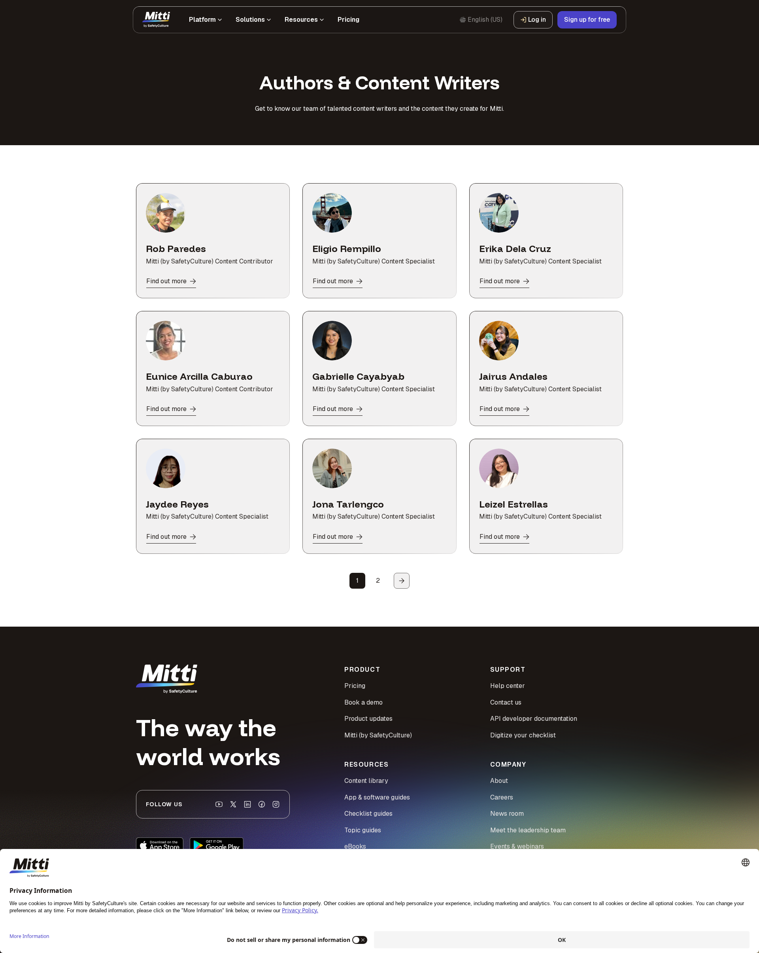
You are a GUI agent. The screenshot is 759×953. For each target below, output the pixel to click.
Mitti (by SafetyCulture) (378, 735)
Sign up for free (587, 19)
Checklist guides (368, 813)
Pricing (354, 686)
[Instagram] (276, 804)
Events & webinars (517, 846)
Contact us (505, 702)
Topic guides (362, 830)
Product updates (368, 718)
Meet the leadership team (528, 830)
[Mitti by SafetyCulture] (156, 20)
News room (507, 813)
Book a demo (363, 702)
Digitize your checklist (523, 735)
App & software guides (377, 797)
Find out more (166, 281)
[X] (233, 804)
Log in (537, 19)
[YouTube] (219, 804)
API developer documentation (533, 718)
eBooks (355, 846)
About (499, 781)
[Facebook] (262, 804)
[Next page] (402, 581)
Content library (366, 781)
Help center (507, 686)
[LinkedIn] (247, 804)
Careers (501, 797)
